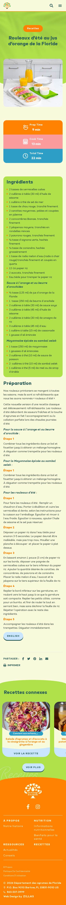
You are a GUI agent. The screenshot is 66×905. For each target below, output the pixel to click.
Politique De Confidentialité (16, 871)
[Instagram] (38, 807)
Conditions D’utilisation (14, 876)
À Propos (7, 867)
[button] (51, 5)
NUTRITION (42, 820)
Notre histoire (13, 826)
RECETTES (42, 844)
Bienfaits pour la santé (46, 837)
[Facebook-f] (28, 807)
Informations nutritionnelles (44, 828)
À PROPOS (11, 820)
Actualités (10, 850)
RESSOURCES (13, 844)
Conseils (9, 855)
